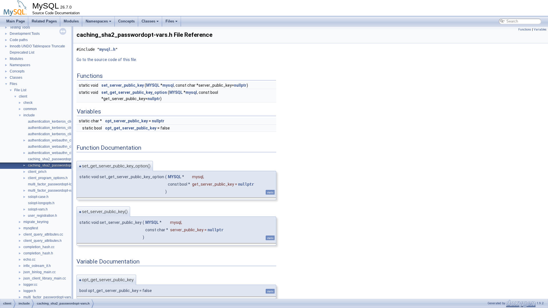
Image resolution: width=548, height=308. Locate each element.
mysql (168, 85)
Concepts (126, 21)
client (23, 96)
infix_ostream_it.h (37, 266)
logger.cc (30, 285)
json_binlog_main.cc (39, 272)
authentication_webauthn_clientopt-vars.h (60, 153)
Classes (148, 21)
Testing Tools (20, 27)
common (30, 109)
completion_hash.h (38, 253)
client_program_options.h (48, 178)
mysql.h (107, 49)
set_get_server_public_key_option (134, 92)
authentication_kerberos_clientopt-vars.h (59, 134)
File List (20, 90)
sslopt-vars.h (38, 209)
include (29, 115)
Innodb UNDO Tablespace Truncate (37, 46)
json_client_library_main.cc (44, 278)
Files (170, 21)
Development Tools (25, 34)
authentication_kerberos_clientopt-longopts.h (63, 128)
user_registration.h (42, 216)
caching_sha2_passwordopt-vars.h (55, 165)
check (28, 103)
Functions (524, 29)
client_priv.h (37, 172)
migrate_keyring (36, 222)
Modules (71, 21)
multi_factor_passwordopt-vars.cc (49, 297)
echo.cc (29, 260)
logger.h (29, 291)
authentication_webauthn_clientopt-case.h (61, 140)
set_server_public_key (122, 85)
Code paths (19, 40)
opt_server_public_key (126, 121)
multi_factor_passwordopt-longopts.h (56, 184)
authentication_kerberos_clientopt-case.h (60, 121)
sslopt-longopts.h (41, 203)
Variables (540, 29)
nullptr (240, 85)
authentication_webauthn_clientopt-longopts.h (64, 147)
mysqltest (30, 228)
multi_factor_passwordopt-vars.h (53, 191)
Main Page (15, 21)
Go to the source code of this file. (106, 59)
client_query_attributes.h (42, 241)
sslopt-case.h (38, 197)
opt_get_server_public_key (130, 128)
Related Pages (44, 21)
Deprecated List (22, 52)
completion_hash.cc (39, 247)
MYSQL (153, 85)
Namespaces (97, 21)
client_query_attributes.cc (43, 234)
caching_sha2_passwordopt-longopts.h (58, 159)
